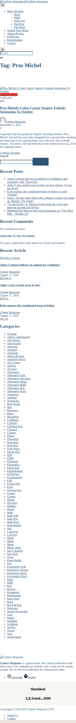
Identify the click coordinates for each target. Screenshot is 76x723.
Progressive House (17, 569)
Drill (9, 455)
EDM (10, 458)
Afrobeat (12, 349)
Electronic (19, 27)
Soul (9, 614)
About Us (12, 715)
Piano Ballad (14, 560)
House (10, 509)
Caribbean (13, 419)
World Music (14, 636)
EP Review (13, 36)
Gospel (11, 493)
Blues (10, 413)
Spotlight (12, 620)
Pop (9, 563)
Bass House (13, 404)
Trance (11, 630)
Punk (10, 579)
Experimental (14, 477)
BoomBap (13, 416)
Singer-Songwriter (17, 611)
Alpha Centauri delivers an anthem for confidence (30, 264)
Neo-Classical (15, 550)
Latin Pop (12, 531)
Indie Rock (13, 522)
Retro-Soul (13, 598)
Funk (10, 486)
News (14, 94)
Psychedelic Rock (17, 576)
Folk (9, 480)
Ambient (12, 397)
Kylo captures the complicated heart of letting (27, 305)
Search (4, 156)
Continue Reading (10, 152)
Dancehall (12, 439)
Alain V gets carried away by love (20, 285)
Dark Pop (12, 445)
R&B (17, 17)
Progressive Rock (17, 573)
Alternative (13, 372)
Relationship (14, 595)
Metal (10, 538)
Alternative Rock (16, 391)
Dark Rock (13, 448)
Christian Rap (14, 426)
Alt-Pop (11, 365)
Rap (9, 585)
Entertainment (15, 39)
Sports (10, 617)
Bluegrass (12, 410)
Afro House (13, 340)
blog (9, 407)
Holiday (11, 506)
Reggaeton (13, 592)
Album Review (15, 33)
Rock (17, 14)
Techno (11, 627)
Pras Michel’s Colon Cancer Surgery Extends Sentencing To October (32, 110)
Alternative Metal (17, 381)
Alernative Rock (16, 359)
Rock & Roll (14, 605)
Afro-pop (12, 346)
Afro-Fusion (14, 343)
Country (11, 432)
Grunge (11, 496)
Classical (12, 429)
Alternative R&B (16, 384)
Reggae (11, 589)
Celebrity (5, 94)
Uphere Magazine (16, 121)
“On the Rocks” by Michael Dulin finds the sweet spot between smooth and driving (37, 206)
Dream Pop (13, 451)
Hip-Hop (19, 24)
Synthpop (12, 624)
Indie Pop (19, 20)
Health (10, 499)
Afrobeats (12, 352)
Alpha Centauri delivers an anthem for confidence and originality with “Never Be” (37, 180)
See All (4, 318)
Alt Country (14, 362)
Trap (9, 633)
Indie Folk (13, 515)
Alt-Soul (12, 368)
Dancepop (13, 442)
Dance (10, 435)
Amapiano (13, 394)
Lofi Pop (12, 534)
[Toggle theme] (2, 5)
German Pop (14, 490)
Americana (13, 400)
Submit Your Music (18, 30)
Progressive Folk (16, 566)
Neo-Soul (12, 553)
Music (10, 544)
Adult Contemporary (18, 337)
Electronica (13, 464)
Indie (10, 512)
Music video (14, 547)
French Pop (13, 483)
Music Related (15, 11)
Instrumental (14, 525)
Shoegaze (12, 608)
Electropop (13, 467)
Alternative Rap (16, 388)
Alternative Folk (16, 375)
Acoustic (12, 333)
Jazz (9, 528)
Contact (11, 43)
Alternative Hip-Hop (18, 378)
